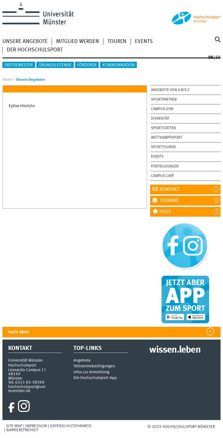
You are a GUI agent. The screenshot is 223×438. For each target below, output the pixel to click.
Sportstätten (163, 128)
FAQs (165, 211)
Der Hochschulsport (35, 50)
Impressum (36, 426)
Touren (116, 41)
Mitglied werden (77, 41)
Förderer (87, 65)
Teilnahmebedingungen (94, 366)
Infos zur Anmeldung (91, 372)
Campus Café (162, 176)
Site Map (14, 426)
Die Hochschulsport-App (95, 378)
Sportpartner (164, 99)
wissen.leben (174, 350)
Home (7, 80)
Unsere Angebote (25, 41)
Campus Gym (162, 109)
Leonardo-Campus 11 (27, 370)
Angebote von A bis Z (170, 90)
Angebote (82, 361)
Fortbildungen (165, 166)
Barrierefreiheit (22, 430)
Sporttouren (163, 147)
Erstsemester (19, 65)
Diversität (160, 118)
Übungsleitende (55, 65)
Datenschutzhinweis (71, 426)
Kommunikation (118, 65)
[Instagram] (24, 407)
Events (144, 41)
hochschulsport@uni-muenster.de (27, 389)
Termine (169, 200)
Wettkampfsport (166, 137)
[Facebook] (11, 407)
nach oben (18, 332)
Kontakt (169, 189)
